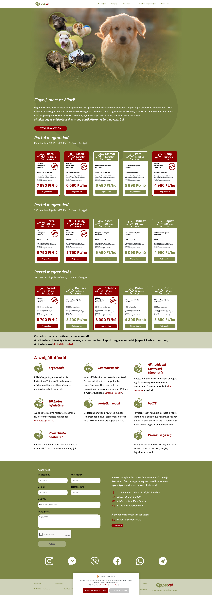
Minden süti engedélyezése (95, 590)
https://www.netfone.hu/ (130, 505)
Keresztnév (76, 474)
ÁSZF (145, 584)
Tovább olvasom (51, 128)
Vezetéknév (44, 474)
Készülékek (127, 4)
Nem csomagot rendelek (48, 505)
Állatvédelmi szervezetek (146, 4)
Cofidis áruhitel (69, 589)
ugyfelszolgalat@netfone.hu (132, 501)
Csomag (42, 498)
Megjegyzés (44, 511)
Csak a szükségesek (119, 590)
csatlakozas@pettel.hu (129, 519)
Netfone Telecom (113, 392)
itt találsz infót (63, 344)
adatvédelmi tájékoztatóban (108, 585)
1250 (119, 496)
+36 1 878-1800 (132, 496)
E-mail (41, 486)
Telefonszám (77, 486)
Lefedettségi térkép (44, 420)
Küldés (52, 544)
